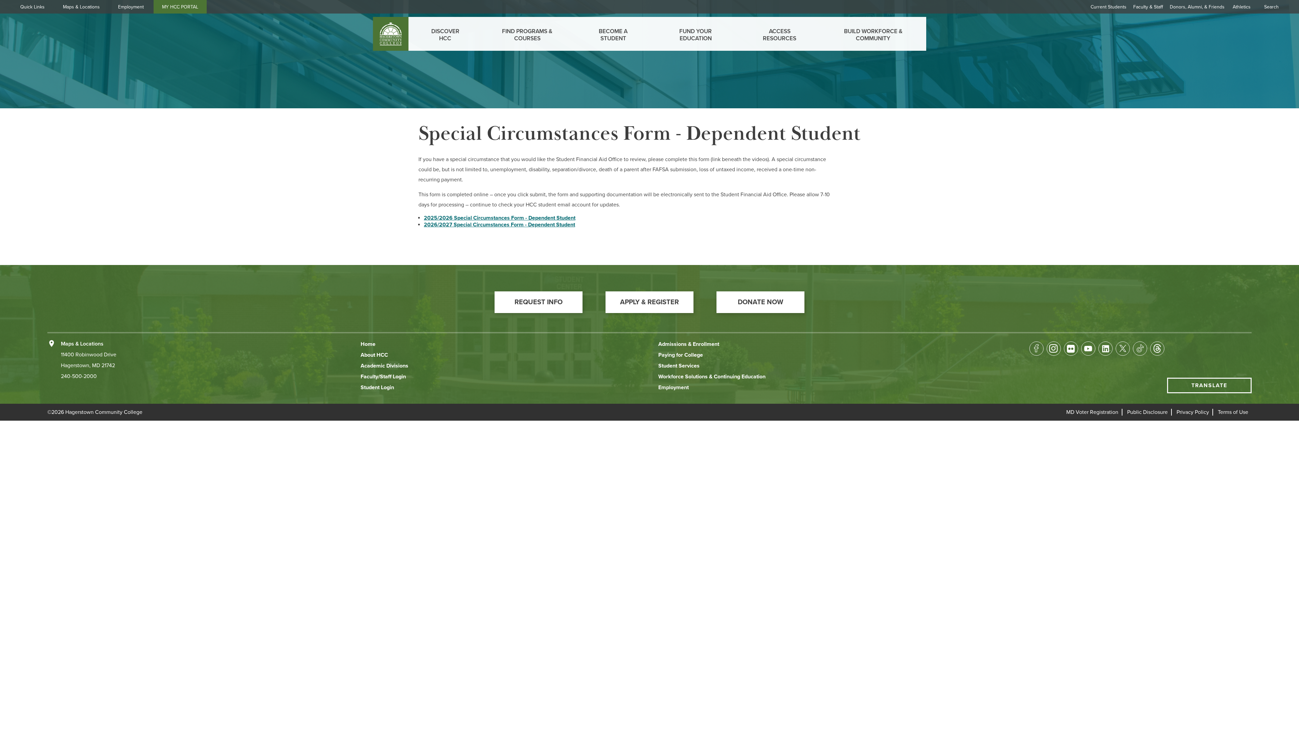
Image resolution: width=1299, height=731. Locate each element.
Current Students (1108, 7)
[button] (539, 302)
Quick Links (32, 7)
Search (1271, 7)
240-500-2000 (79, 376)
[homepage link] (391, 34)
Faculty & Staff (1148, 7)
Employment (131, 7)
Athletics (1242, 7)
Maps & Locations (81, 7)
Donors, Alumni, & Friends (1197, 7)
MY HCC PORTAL (180, 7)
